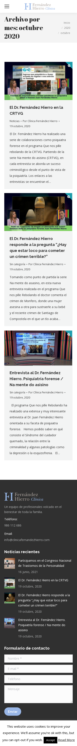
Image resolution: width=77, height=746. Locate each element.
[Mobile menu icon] (6, 6)
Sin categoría (17, 264)
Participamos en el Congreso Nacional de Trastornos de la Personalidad (44, 563)
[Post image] (9, 563)
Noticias (14, 121)
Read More (66, 740)
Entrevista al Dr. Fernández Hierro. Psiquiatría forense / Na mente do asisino (36, 379)
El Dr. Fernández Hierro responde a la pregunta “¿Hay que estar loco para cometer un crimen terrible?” (44, 600)
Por (40, 121)
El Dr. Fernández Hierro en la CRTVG (43, 580)
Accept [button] (50, 740)
